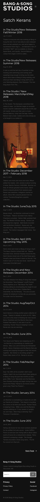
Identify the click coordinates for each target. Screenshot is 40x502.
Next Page (31, 451)
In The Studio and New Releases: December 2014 (18, 271)
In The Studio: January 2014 (19, 392)
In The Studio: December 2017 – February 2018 (17, 172)
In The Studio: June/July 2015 (20, 206)
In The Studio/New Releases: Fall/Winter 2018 (19, 31)
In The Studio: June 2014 (17, 334)
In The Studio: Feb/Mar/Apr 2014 (18, 363)
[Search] (33, 474)
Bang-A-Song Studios (12, 462)
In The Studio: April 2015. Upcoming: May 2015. (17, 240)
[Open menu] (35, 6)
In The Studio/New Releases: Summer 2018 (19, 62)
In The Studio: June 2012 (17, 420)
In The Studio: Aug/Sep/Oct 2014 (19, 304)
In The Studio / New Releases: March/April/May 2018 (18, 94)
